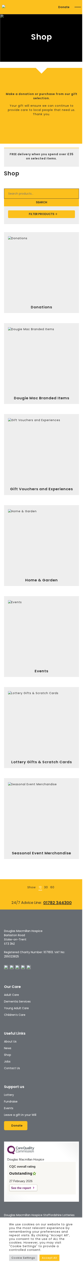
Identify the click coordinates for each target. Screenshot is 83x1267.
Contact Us (12, 1068)
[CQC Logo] (20, 1153)
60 (52, 887)
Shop (7, 1055)
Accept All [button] (49, 1258)
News (7, 1048)
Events (8, 1108)
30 (46, 887)
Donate (64, 7)
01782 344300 (57, 902)
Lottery (9, 1095)
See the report (21, 1188)
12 (40, 887)
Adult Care (11, 995)
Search (41, 202)
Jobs (7, 1061)
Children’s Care (14, 1015)
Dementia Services (17, 1001)
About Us (10, 1041)
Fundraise (11, 1101)
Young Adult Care (16, 1008)
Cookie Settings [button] (23, 1258)
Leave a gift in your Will (20, 1115)
